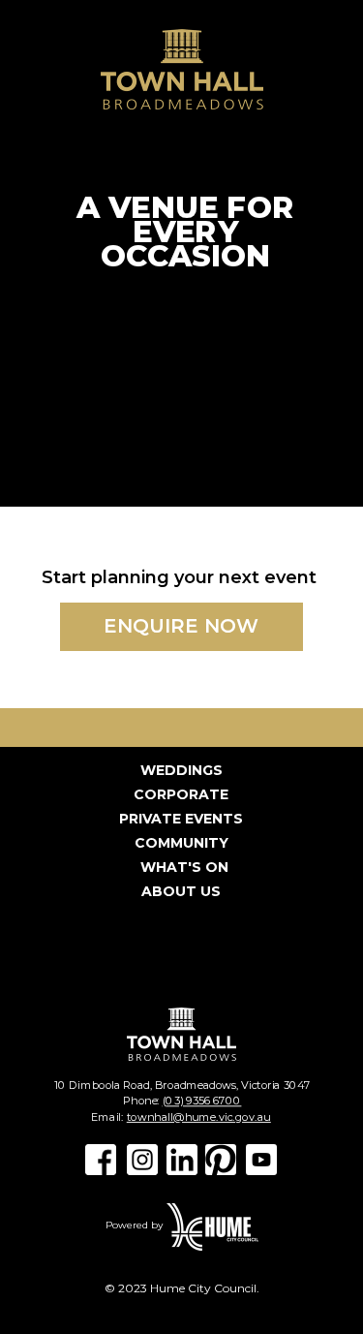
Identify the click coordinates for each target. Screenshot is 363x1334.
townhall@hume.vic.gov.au (198, 1117)
